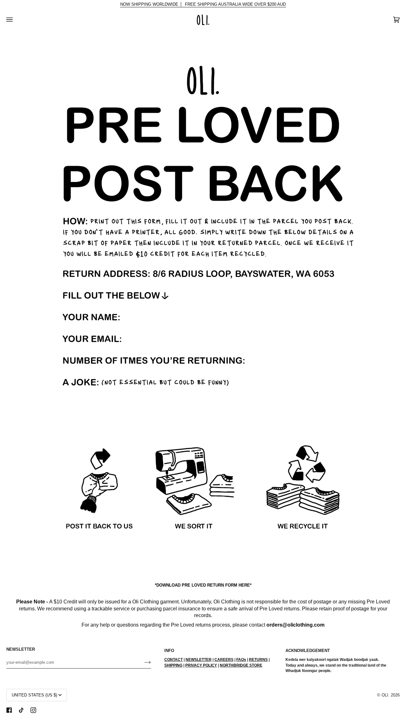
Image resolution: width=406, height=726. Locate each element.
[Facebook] (9, 710)
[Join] (142, 662)
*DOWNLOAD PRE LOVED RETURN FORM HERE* (203, 585)
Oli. (386, 695)
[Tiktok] (21, 710)
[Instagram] (33, 710)
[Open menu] (15, 19)
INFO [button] (169, 650)
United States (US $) (34, 695)
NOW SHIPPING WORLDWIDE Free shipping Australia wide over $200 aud (203, 4)
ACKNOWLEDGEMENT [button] (307, 650)
